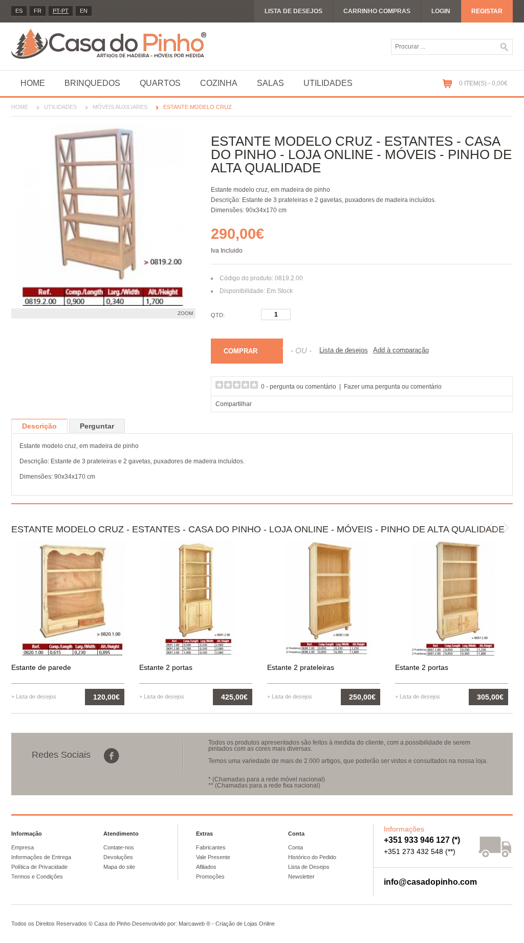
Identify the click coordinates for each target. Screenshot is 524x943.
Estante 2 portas (165, 667)
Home (32, 83)
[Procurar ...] (504, 47)
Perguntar (97, 426)
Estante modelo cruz (197, 107)
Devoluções (118, 857)
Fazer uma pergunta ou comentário (393, 386)
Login (440, 11)
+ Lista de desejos (33, 696)
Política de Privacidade (39, 867)
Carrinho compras (376, 11)
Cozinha (218, 83)
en (84, 11)
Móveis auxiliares (120, 107)
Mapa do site (119, 867)
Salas (270, 83)
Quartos (160, 83)
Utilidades (328, 83)
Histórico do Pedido (312, 857)
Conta (295, 847)
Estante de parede (41, 667)
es (19, 11)
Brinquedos (92, 83)
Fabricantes (211, 847)
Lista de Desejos (309, 867)
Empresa (22, 847)
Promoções (210, 876)
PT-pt (61, 11)
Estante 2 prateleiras (300, 667)
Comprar (240, 351)
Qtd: (218, 315)
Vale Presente (213, 857)
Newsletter (301, 876)
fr (37, 11)
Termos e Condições (37, 876)
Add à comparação (401, 350)
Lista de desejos (293, 11)
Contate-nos (118, 847)
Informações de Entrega (41, 857)
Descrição (39, 426)
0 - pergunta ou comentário (298, 386)
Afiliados (206, 867)
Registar (487, 11)
